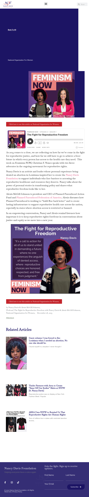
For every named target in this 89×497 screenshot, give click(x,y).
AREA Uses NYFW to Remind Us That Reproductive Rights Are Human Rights (47, 413)
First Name (49, 475)
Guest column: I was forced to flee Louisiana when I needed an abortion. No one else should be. (48, 340)
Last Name (70, 475)
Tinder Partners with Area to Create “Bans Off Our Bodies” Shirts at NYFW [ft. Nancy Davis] (47, 388)
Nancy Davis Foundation (20, 468)
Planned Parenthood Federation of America (38, 197)
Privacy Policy (17, 492)
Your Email (49, 484)
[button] (46, 4)
